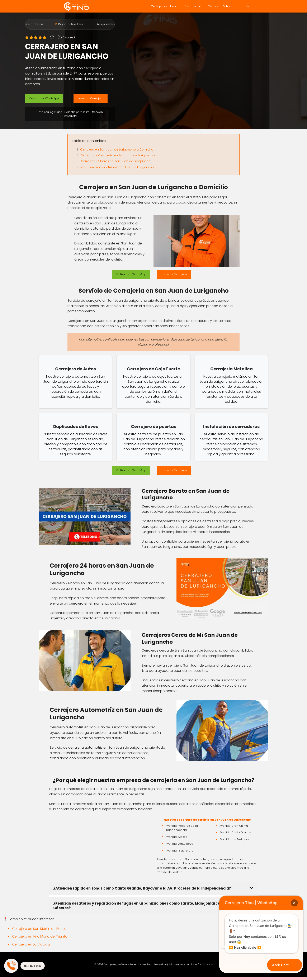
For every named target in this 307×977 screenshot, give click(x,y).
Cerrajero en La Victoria (31, 944)
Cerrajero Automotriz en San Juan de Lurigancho (117, 167)
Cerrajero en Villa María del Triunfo (39, 936)
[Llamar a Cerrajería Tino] (11, 966)
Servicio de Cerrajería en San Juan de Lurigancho (118, 155)
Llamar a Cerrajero (90, 98)
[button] (294, 902)
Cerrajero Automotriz (223, 6)
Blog (249, 6)
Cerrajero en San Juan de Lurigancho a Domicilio (116, 149)
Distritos (190, 6)
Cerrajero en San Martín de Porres (39, 928)
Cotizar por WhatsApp (44, 98)
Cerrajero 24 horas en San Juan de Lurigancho (116, 161)
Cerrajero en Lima (164, 6)
